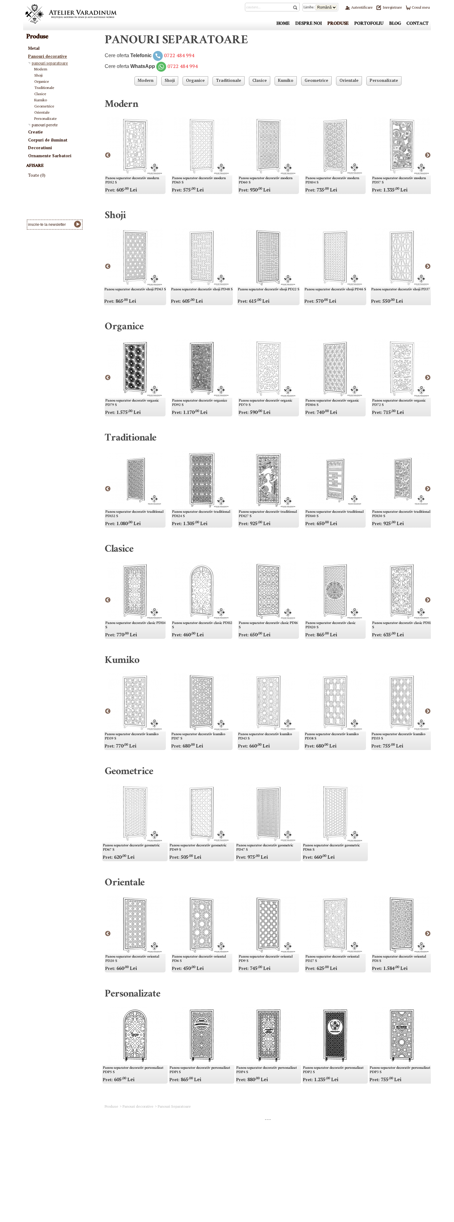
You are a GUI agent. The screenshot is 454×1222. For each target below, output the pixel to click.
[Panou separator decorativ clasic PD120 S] (335, 591)
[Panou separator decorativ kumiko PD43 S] (268, 702)
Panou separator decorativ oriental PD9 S (265, 959)
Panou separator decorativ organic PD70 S (265, 403)
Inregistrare (392, 7)
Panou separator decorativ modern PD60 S (265, 181)
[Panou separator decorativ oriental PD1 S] (402, 924)
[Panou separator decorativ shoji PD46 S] (335, 257)
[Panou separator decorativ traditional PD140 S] (335, 479)
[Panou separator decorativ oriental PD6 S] (201, 924)
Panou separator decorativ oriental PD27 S (332, 959)
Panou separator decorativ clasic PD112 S (202, 625)
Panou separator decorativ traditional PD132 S (134, 514)
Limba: (310, 7)
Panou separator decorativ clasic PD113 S (402, 625)
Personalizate (132, 995)
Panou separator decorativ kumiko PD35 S (398, 737)
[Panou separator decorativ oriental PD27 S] (335, 924)
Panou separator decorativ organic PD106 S (332, 403)
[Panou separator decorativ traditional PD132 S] (135, 479)
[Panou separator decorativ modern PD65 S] (201, 146)
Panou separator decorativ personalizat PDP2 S (333, 1070)
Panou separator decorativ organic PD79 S (132, 403)
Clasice (119, 550)
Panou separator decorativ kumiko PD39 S (131, 737)
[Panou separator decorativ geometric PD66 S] (335, 813)
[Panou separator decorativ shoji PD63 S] (135, 257)
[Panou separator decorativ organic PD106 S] (335, 368)
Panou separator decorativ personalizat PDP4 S (266, 1070)
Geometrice (129, 772)
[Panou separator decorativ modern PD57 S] (402, 146)
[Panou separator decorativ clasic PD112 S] (201, 591)
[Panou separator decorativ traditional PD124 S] (201, 480)
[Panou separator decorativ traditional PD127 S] (268, 480)
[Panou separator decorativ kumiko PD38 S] (335, 702)
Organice (124, 328)
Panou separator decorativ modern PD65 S (199, 181)
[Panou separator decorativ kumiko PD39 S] (135, 702)
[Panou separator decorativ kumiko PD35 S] (402, 702)
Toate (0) (36, 175)
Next (428, 155)
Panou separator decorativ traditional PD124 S (201, 514)
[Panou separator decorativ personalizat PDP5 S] (135, 1036)
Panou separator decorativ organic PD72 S (399, 403)
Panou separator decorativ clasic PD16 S (268, 625)
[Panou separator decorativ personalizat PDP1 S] (201, 1036)
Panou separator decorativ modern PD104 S (332, 181)
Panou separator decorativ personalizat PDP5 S (133, 1070)
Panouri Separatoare (174, 1106)
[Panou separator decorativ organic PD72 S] (402, 368)
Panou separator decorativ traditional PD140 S (334, 514)
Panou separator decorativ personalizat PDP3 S (400, 1070)
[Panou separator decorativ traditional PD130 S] (402, 479)
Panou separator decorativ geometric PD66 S (331, 848)
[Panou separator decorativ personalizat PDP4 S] (268, 1036)
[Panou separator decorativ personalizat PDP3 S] (402, 1036)
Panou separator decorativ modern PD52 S (132, 181)
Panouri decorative (138, 1106)
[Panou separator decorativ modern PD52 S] (135, 146)
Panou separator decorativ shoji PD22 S (268, 289)
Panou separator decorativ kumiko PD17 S (198, 737)
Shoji (115, 216)
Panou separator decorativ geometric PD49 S (198, 848)
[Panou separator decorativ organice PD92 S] (201, 368)
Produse (111, 1106)
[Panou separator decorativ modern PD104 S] (335, 146)
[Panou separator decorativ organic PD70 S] (268, 368)
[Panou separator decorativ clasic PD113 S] (402, 591)
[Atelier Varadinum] (71, 13)
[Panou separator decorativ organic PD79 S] (135, 368)
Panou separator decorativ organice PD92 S (199, 403)
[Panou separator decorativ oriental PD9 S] (268, 924)
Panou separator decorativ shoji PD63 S (135, 289)
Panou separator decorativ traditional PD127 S (268, 514)
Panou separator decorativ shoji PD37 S (402, 289)
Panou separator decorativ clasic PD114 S (135, 625)
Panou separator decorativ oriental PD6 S (199, 959)
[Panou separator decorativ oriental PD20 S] (135, 924)
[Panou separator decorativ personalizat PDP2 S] (335, 1036)
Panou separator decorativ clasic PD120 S (330, 625)
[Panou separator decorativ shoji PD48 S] (201, 257)
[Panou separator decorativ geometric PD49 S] (201, 813)
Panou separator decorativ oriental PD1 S (399, 959)
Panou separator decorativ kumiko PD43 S (265, 737)
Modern (121, 105)
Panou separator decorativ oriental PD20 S (132, 959)
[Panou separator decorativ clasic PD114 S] (135, 591)
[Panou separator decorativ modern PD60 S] (268, 146)
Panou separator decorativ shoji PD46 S (335, 289)
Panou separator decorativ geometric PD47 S (264, 848)
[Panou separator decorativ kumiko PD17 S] (201, 702)
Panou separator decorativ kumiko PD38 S (332, 737)
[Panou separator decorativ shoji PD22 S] (268, 257)
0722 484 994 (179, 55)
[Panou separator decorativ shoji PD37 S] (402, 257)
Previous (108, 155)
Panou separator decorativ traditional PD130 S (401, 514)
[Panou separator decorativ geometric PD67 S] (135, 813)
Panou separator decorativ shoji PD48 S (202, 289)
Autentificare (361, 7)
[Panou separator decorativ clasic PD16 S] (268, 591)
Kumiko (122, 661)
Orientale (125, 884)
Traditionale (130, 439)
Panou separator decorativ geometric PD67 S (131, 848)
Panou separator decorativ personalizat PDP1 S (200, 1070)
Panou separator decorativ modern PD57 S (399, 181)
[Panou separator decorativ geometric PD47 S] (268, 813)
